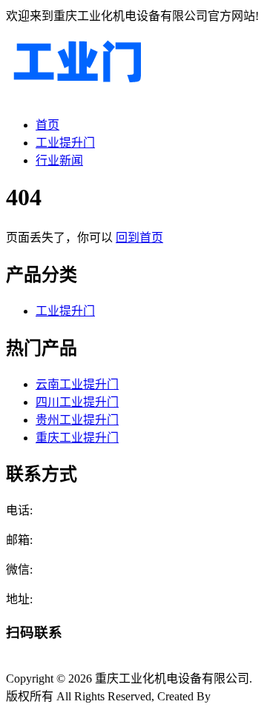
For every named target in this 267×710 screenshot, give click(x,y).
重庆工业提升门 (77, 437)
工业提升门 (65, 142)
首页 (47, 125)
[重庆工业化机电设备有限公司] (77, 96)
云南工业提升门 (77, 384)
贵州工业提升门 (77, 420)
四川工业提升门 (77, 402)
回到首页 (139, 237)
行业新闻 (59, 160)
